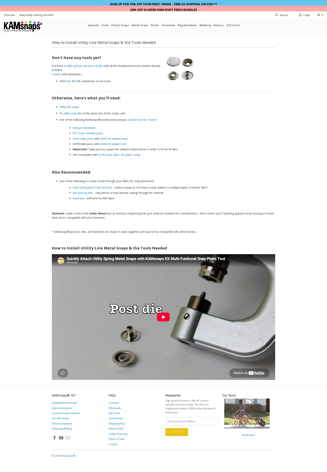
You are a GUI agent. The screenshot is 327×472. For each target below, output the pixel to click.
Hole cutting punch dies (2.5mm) (92, 187)
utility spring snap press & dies (84, 66)
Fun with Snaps (60, 418)
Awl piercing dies (83, 193)
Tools (105, 25)
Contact (113, 444)
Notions (219, 25)
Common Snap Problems (66, 413)
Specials (93, 25)
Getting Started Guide (64, 402)
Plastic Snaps (120, 25)
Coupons (114, 402)
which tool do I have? (143, 120)
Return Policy (116, 428)
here (68, 81)
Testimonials (116, 418)
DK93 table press (83, 138)
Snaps (57, 74)
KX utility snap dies (70, 113)
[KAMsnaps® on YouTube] (61, 438)
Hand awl (78, 198)
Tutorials (9, 15)
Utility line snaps (69, 107)
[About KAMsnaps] (247, 430)
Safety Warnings (118, 433)
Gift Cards (233, 25)
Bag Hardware (187, 25)
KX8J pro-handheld (84, 128)
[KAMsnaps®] (28, 26)
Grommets (168, 25)
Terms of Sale (117, 439)
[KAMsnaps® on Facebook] (55, 438)
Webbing (205, 25)
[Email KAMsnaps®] (68, 438)
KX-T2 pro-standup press (88, 133)
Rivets (155, 25)
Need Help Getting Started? (36, 15)
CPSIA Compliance (62, 423)
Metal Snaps (140, 25)
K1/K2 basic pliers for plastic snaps (119, 155)
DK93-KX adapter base (114, 138)
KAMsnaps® (68, 455)
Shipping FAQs (117, 423)
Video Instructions (62, 408)
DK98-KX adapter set (113, 144)
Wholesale (115, 408)
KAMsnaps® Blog (62, 428)
